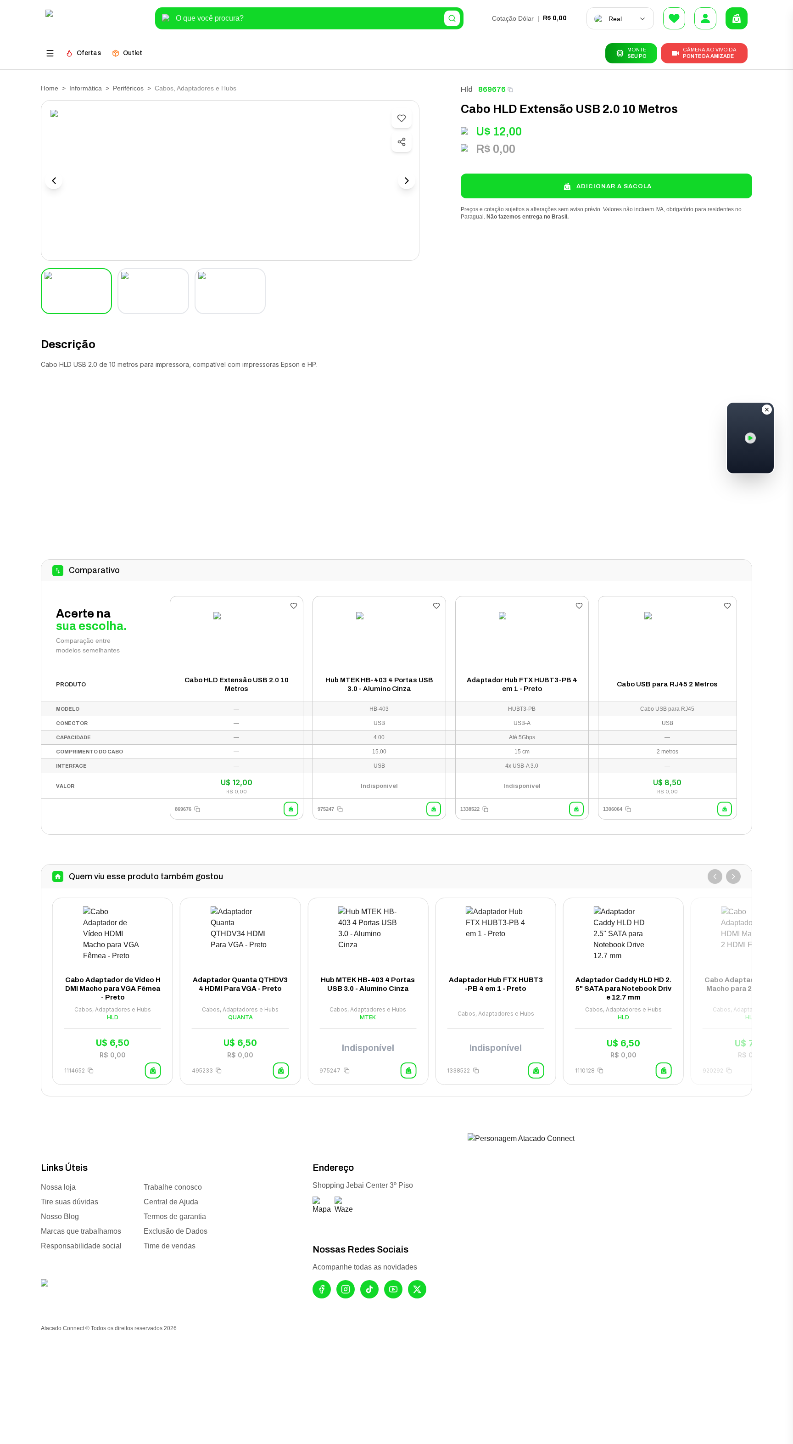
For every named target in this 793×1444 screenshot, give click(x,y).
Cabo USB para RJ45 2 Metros (667, 684)
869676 (492, 89)
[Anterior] (715, 876)
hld (467, 89)
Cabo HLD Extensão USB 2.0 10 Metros (236, 684)
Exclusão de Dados (175, 1231)
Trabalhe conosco (173, 1187)
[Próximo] (733, 876)
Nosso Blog (60, 1216)
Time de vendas (169, 1246)
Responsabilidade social (81, 1246)
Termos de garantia (175, 1216)
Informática (85, 88)
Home (49, 88)
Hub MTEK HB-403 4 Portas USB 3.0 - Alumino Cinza (379, 684)
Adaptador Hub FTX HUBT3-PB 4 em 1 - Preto (522, 684)
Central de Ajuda (171, 1202)
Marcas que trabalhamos (81, 1231)
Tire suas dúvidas (69, 1202)
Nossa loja (58, 1187)
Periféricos (128, 88)
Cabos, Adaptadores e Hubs (195, 88)
